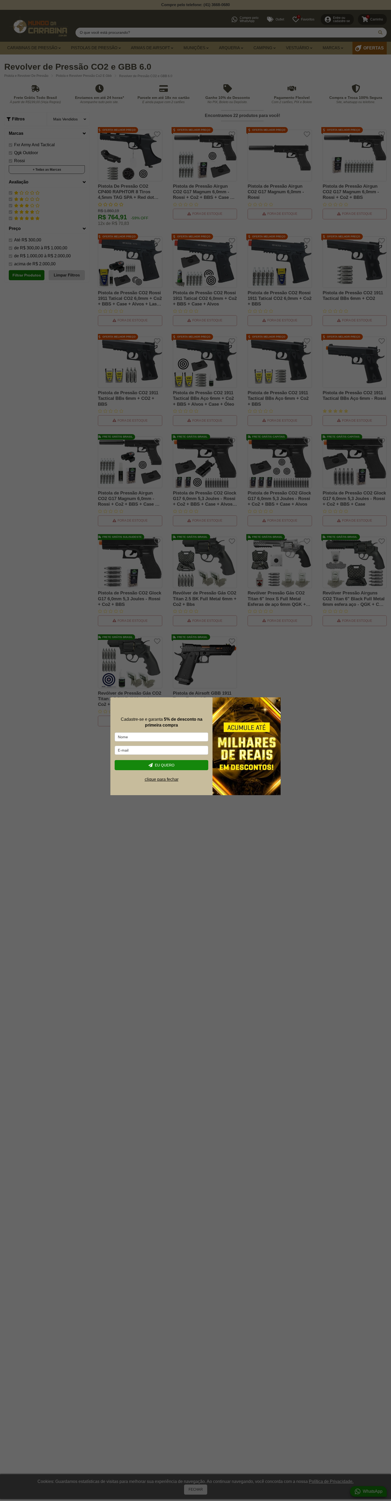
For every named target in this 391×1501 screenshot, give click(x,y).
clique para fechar (161, 779)
